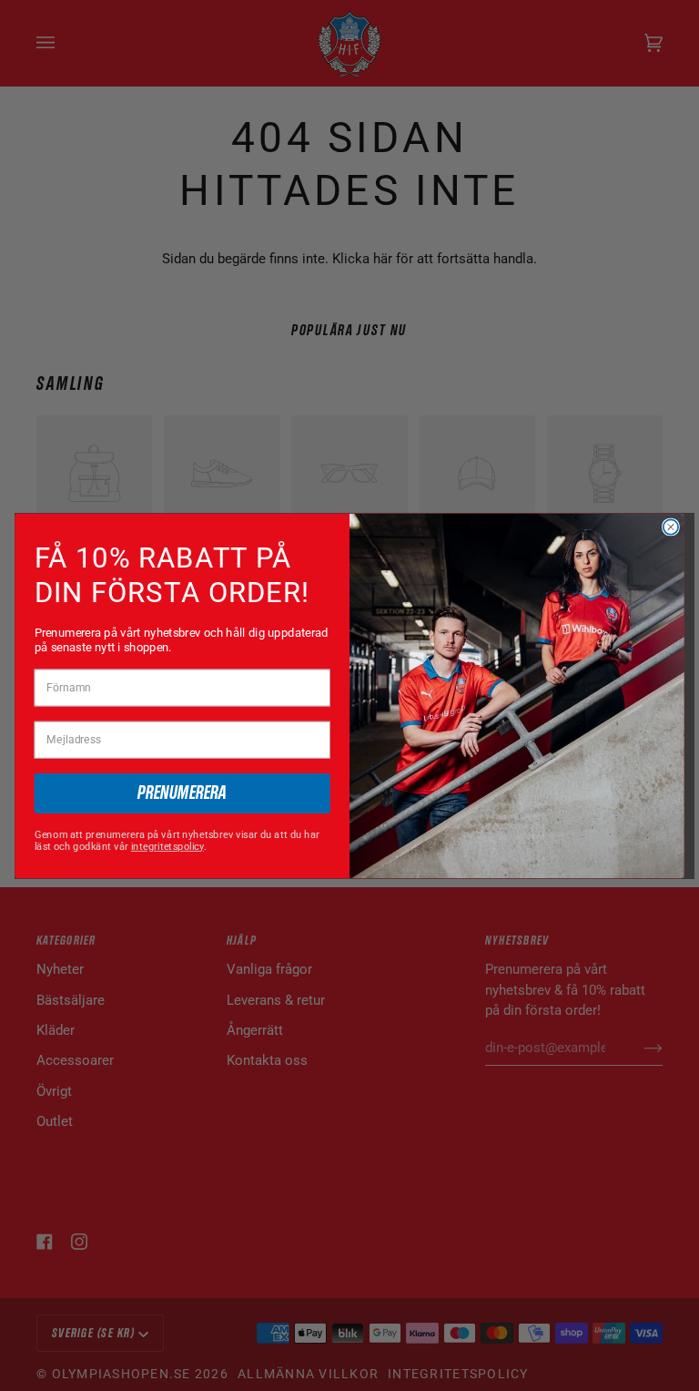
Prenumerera (182, 793)
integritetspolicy (167, 846)
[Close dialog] (671, 526)
